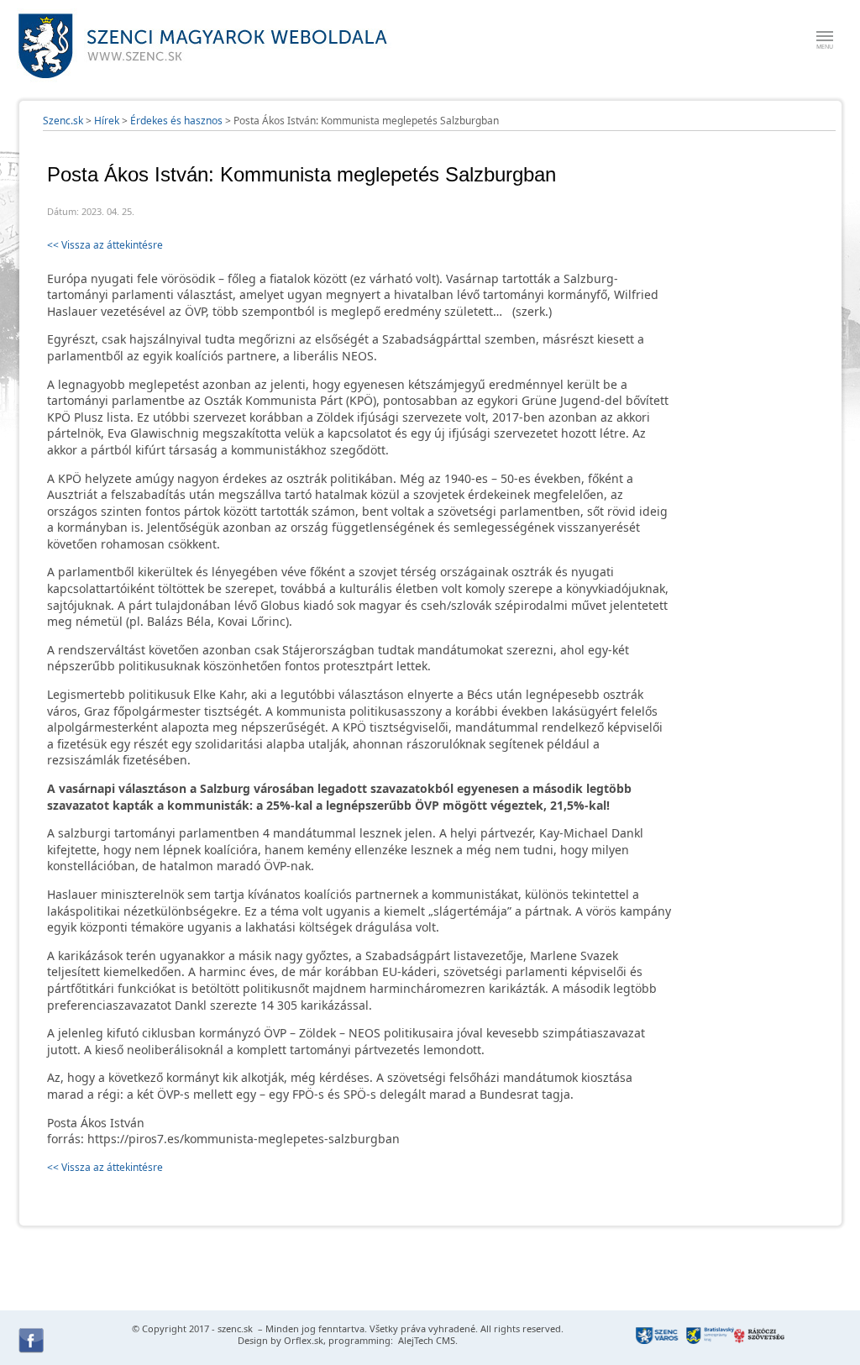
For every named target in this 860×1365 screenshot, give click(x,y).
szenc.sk (235, 1328)
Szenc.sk (63, 120)
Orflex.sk (303, 1340)
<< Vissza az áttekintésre (105, 245)
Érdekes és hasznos (176, 120)
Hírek (106, 120)
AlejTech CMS (425, 1340)
